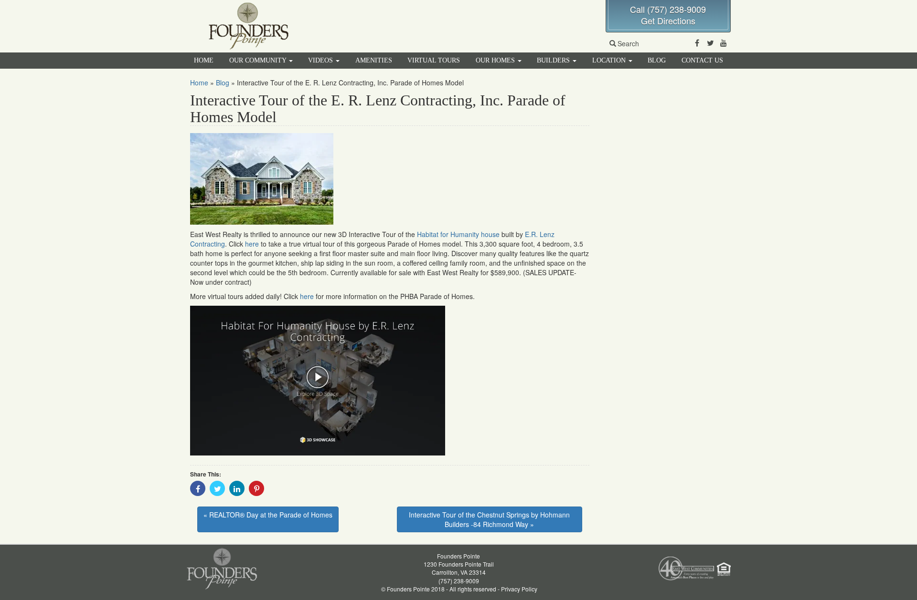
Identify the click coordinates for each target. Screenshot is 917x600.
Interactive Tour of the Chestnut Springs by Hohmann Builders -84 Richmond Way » (489, 519)
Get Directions (668, 20)
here (252, 243)
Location (610, 60)
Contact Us (702, 60)
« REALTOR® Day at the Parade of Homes (267, 514)
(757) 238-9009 (458, 581)
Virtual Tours (433, 60)
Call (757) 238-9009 (668, 9)
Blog (657, 60)
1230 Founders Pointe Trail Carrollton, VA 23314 (459, 568)
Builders (554, 60)
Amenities (373, 60)
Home (203, 60)
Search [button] (628, 43)
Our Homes (496, 60)
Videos (321, 60)
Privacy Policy (519, 589)
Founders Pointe (458, 556)
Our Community (258, 60)
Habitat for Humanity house (458, 234)
